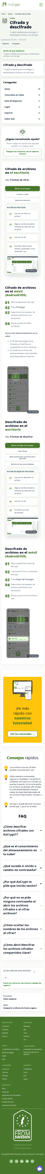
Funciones (5, 1026)
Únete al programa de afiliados (31, 1053)
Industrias (5, 1092)
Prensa (4, 1079)
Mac (25, 1030)
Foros (25, 1072)
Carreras (5, 1072)
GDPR (4, 1056)
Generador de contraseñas (11, 1095)
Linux (25, 1033)
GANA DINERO (29, 1046)
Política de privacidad (22, 1148)
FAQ (25, 1076)
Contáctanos (28, 1069)
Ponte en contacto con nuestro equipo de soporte (22, 984)
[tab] (22, 188)
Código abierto (7, 1099)
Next (19, 1006)
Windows (27, 1026)
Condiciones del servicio (22, 1145)
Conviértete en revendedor (33, 1049)
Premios (5, 1076)
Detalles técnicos (8, 1102)
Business (5, 1033)
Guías (10, 14)
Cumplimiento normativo (10, 1049)
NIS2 (3, 1059)
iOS (25, 1040)
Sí (34, 972)
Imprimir (5, 44)
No (6, 978)
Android (26, 1036)
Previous (10, 997)
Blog (3, 1089)
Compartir (16, 44)
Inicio (3, 14)
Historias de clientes (9, 1105)
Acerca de (5, 1069)
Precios (4, 1036)
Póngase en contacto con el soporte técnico (22, 152)
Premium (5, 1030)
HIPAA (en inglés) (8, 1053)
